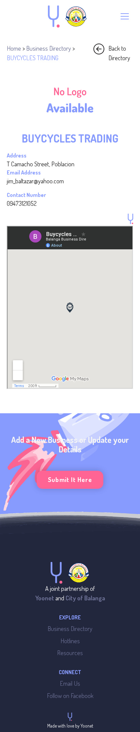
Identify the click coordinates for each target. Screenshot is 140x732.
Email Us (70, 683)
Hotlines (70, 641)
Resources (70, 652)
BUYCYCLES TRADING (32, 58)
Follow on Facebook (70, 695)
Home (14, 48)
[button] (125, 16)
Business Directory (48, 48)
